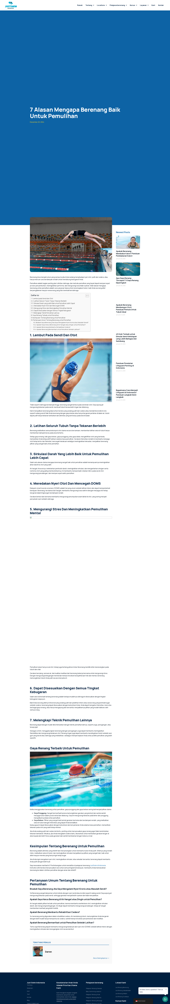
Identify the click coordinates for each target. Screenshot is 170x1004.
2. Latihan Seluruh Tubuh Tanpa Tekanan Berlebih (49, 301)
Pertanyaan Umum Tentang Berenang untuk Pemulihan (52, 320)
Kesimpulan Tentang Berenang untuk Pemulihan (48, 318)
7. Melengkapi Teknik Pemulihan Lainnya (45, 313)
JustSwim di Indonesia (98, 865)
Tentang (88, 5)
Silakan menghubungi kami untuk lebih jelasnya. (66, 999)
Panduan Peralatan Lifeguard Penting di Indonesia (125, 365)
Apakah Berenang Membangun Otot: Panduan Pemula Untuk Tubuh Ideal (126, 308)
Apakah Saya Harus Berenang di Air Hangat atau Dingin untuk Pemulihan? (61, 325)
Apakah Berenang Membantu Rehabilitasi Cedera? (53, 327)
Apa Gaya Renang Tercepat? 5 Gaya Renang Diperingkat (127, 280)
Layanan (143, 5)
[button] (86, 295)
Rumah (80, 5)
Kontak (161, 5)
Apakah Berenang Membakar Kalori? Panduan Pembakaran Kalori (128, 253)
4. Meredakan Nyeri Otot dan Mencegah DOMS (48, 306)
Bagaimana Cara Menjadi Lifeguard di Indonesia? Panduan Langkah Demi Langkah (127, 393)
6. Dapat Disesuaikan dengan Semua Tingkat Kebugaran (51, 311)
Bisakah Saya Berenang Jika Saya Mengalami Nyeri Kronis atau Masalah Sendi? (62, 322)
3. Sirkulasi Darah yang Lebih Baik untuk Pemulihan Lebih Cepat (53, 303)
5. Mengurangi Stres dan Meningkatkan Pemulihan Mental (52, 308)
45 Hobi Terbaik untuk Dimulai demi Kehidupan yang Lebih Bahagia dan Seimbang (126, 337)
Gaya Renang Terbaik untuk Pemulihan (45, 315)
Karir (153, 5)
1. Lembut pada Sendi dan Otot (42, 299)
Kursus (132, 5)
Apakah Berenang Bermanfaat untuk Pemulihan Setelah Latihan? (58, 329)
